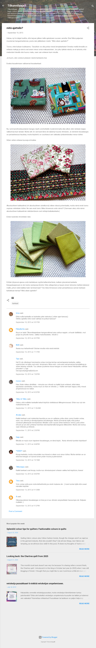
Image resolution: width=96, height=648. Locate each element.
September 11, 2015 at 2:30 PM (28, 430)
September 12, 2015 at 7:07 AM (28, 460)
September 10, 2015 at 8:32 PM (28, 392)
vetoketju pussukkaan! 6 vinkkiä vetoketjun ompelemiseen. (35, 583)
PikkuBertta (20, 329)
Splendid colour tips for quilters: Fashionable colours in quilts (36, 529)
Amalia (18, 415)
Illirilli (17, 345)
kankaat (15, 303)
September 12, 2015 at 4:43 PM (28, 474)
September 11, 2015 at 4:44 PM (28, 444)
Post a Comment (15, 511)
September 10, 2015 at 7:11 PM (28, 352)
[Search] (92, 6)
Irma (17, 313)
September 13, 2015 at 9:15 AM (28, 490)
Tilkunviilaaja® (16, 5)
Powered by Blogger (49, 637)
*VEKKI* (19, 451)
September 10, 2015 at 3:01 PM (28, 322)
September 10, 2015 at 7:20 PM (28, 374)
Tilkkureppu (20, 467)
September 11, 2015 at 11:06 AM (28, 408)
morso (18, 381)
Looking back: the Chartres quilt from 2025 (27, 556)
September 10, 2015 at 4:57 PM (28, 338)
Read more (84, 549)
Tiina (18, 481)
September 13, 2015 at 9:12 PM (28, 506)
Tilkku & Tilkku (21, 399)
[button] (88, 28)
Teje (17, 359)
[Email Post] (12, 299)
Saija (18, 437)
